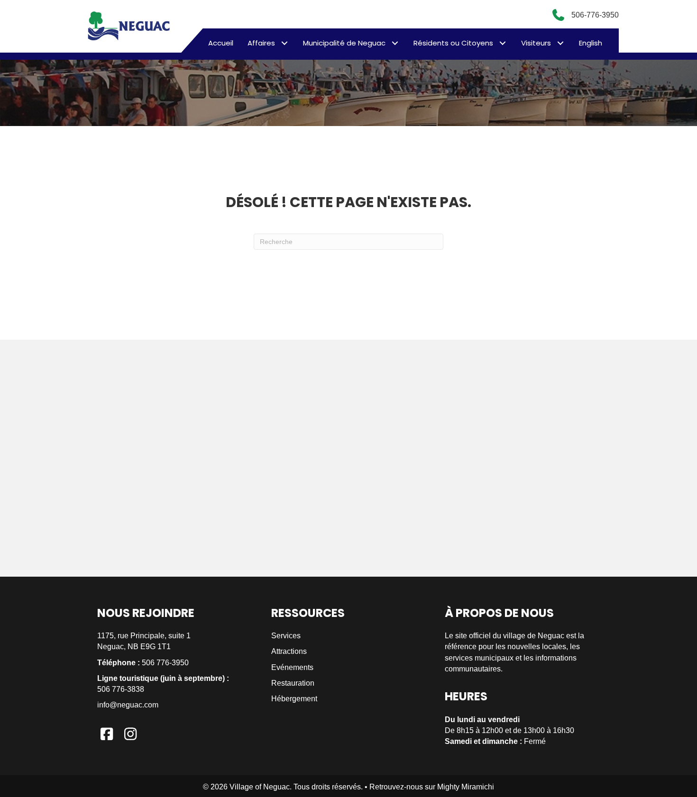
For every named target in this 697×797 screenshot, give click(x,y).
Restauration (292, 683)
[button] (284, 43)
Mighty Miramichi (465, 787)
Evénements (292, 667)
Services (286, 636)
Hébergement (294, 699)
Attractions (289, 651)
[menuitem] (590, 43)
